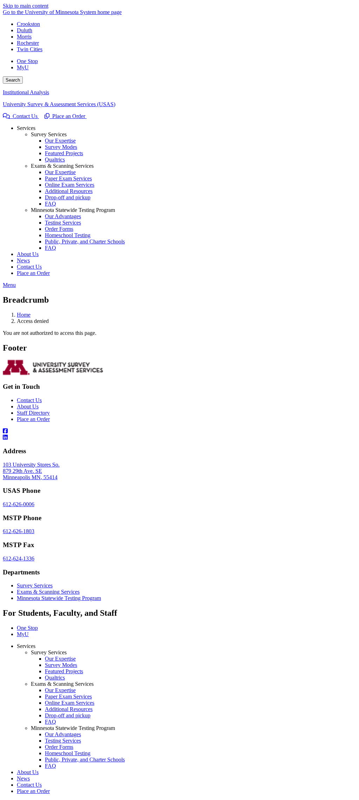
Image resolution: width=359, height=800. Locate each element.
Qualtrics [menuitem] (55, 160)
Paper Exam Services (68, 696)
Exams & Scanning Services (48, 592)
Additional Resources (69, 709)
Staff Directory (33, 413)
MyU (23, 67)
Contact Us (24, 116)
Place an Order (68, 116)
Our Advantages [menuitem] (63, 216)
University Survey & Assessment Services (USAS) (59, 104)
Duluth (24, 30)
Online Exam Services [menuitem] (69, 185)
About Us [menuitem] (28, 254)
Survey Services (35, 585)
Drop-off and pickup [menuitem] (67, 197)
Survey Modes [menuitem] (61, 147)
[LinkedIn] (179, 437)
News (23, 778)
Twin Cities (29, 49)
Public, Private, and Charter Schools (85, 760)
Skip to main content (25, 6)
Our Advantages (63, 734)
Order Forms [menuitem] (59, 229)
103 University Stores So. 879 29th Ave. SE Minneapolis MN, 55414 (31, 471)
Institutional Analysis (26, 92)
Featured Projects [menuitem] (64, 153)
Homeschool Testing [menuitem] (67, 235)
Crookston (28, 24)
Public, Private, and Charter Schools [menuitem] (85, 241)
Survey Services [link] (49, 134)
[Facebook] (179, 431)
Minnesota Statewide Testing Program (59, 598)
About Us (28, 406)
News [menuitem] (23, 260)
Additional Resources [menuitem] (69, 191)
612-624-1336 (18, 558)
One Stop (27, 61)
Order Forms (59, 747)
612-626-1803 (18, 531)
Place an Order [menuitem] (33, 273)
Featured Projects (64, 671)
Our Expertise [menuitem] (60, 141)
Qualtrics (55, 678)
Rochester (28, 43)
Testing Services (63, 741)
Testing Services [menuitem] (63, 223)
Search (13, 80)
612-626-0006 (18, 504)
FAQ (50, 722)
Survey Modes (61, 665)
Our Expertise (60, 659)
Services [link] (26, 128)
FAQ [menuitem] (50, 204)
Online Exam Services (69, 703)
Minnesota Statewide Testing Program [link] (73, 210)
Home (24, 315)
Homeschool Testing (67, 753)
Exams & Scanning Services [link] (62, 166)
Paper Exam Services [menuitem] (68, 178)
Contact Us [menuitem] (29, 267)
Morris (24, 37)
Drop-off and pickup (67, 715)
